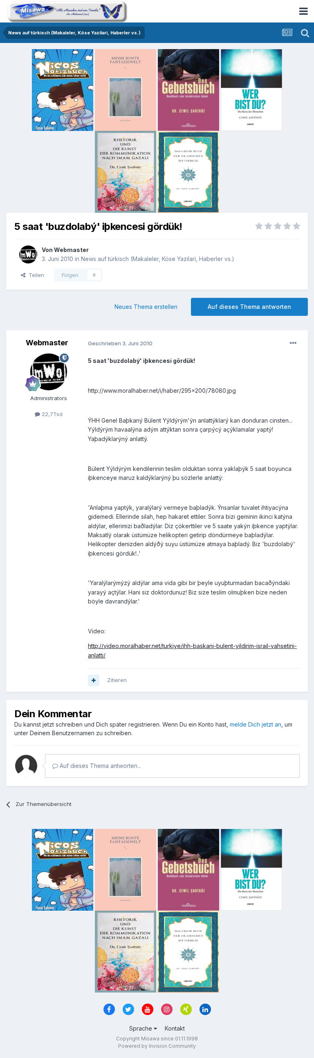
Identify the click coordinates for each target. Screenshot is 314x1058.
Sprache (141, 1028)
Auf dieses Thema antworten (249, 306)
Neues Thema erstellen (145, 306)
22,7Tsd (51, 414)
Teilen (34, 275)
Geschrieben (120, 343)
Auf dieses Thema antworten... (99, 765)
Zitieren (117, 680)
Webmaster (71, 249)
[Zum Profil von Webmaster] (28, 254)
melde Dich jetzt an (255, 724)
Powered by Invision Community (157, 1046)
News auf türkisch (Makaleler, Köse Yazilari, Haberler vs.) (157, 258)
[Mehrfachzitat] (93, 680)
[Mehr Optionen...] (293, 343)
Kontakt (175, 1028)
